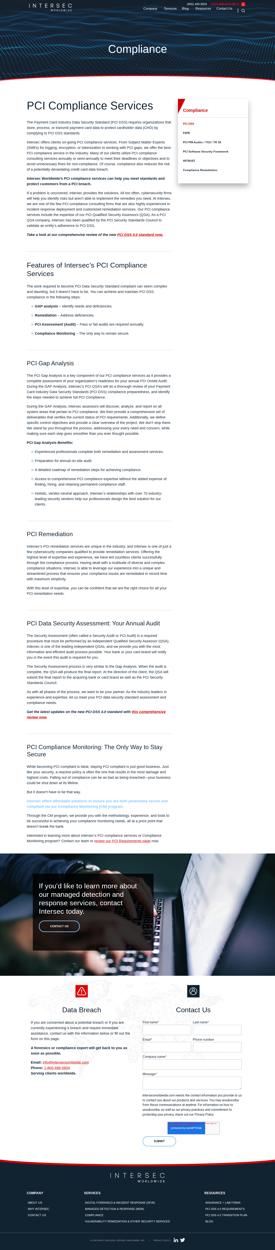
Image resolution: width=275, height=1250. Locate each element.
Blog (185, 8)
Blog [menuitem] (209, 1221)
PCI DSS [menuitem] (188, 123)
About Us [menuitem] (35, 1202)
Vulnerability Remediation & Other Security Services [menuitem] (127, 1221)
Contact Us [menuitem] (37, 1215)
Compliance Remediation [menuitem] (200, 170)
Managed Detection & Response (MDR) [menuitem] (114, 1209)
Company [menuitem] (35, 1193)
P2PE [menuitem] (186, 133)
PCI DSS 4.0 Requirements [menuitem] (225, 1209)
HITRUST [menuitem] (189, 160)
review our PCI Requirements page (122, 841)
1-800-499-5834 (57, 1068)
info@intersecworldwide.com (66, 1062)
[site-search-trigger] (242, 10)
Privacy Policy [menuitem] (162, 1240)
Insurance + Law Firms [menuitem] (222, 1202)
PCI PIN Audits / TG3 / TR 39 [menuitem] (202, 142)
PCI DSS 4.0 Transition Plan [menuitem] (226, 1215)
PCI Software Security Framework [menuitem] (205, 151)
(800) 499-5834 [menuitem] (197, 4)
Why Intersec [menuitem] (38, 1209)
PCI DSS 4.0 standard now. (140, 235)
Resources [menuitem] (214, 1193)
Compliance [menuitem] (94, 1215)
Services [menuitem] (92, 1193)
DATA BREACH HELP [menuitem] (225, 4)
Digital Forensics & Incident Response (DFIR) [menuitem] (120, 1202)
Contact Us (224, 8)
